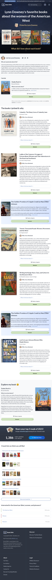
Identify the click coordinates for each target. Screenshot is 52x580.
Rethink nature (5, 460)
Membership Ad (47, 201)
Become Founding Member (10, 572)
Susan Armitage (33, 276)
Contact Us (6, 569)
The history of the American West (10, 488)
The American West (7, 510)
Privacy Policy (32, 563)
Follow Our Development (35, 537)
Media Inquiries (7, 566)
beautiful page (24, 431)
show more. (34, 90)
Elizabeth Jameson (25, 276)
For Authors (6, 563)
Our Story (5, 560)
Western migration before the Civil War (11, 479)
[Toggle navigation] (49, 4)
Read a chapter (32, 93)
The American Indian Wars (8, 469)
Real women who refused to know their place (13, 450)
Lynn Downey (32, 25)
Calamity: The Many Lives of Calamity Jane (33, 112)
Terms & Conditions (34, 566)
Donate (5, 574)
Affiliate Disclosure (34, 560)
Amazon (31, 96)
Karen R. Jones (24, 114)
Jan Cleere (23, 344)
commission (29, 101)
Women (4, 516)
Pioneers (4, 521)
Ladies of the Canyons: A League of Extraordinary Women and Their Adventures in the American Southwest (35, 156)
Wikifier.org (15, 538)
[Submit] (29, 4)
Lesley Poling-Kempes (26, 160)
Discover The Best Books (35, 535)
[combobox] (35, 4)
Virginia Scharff (24, 232)
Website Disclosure (34, 569)
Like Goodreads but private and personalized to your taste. (31, 1)
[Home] (8, 4)
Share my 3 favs (37, 437)
